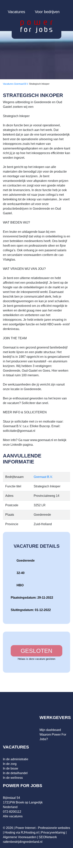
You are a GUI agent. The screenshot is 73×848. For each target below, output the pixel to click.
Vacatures (16, 12)
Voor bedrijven (47, 12)
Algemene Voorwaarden (19, 837)
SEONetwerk (48, 837)
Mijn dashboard (50, 730)
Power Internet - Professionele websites (42, 827)
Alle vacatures (13, 816)
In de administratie (15, 759)
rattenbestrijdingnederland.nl (22, 841)
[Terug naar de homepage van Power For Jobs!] (36, 26)
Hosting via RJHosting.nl (21, 832)
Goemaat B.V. (21, 84)
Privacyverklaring (53, 832)
